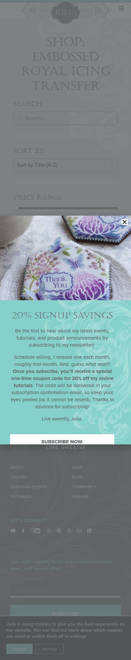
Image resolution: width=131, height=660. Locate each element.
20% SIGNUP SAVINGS (62, 315)
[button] (125, 222)
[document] (65, 330)
